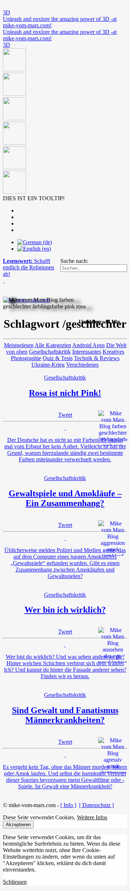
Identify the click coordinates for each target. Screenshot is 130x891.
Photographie (26, 358)
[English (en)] (34, 249)
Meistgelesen (19, 345)
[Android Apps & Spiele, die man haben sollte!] (65, 121)
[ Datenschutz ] (96, 805)
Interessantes (86, 352)
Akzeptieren (18, 824)
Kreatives (113, 352)
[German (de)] (34, 242)
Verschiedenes (82, 365)
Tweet (65, 415)
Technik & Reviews (97, 358)
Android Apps (88, 345)
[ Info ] (68, 805)
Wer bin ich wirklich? (65, 609)
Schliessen (15, 882)
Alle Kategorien (53, 345)
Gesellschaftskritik (50, 352)
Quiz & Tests (58, 358)
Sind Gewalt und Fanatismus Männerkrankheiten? (65, 715)
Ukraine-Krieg (48, 365)
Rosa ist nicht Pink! (65, 393)
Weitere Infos (92, 817)
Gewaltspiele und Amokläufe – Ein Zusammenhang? (65, 498)
